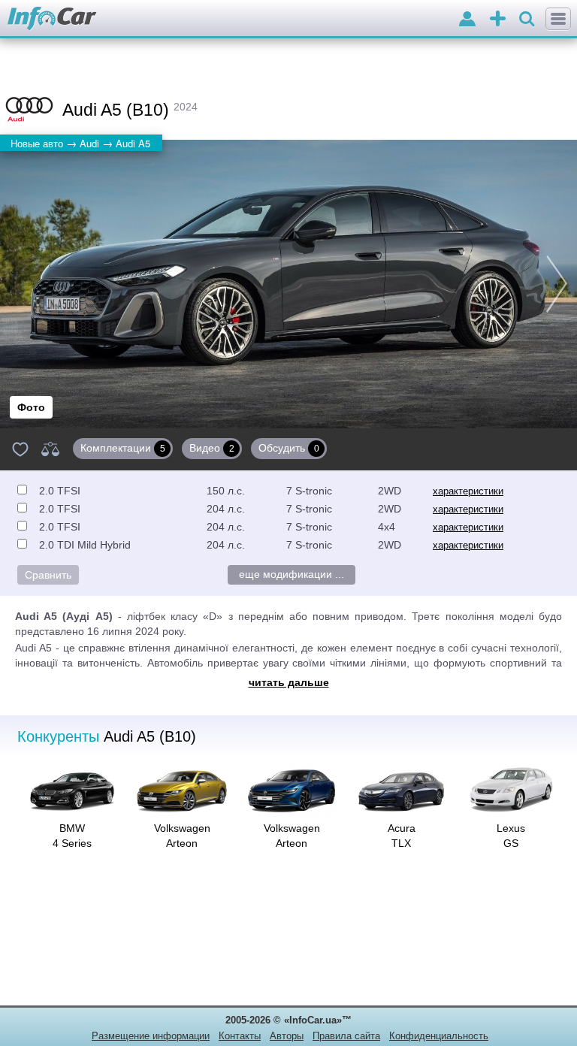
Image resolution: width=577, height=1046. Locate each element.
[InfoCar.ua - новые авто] (52, 19)
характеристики (468, 491)
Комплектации (122, 448)
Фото (31, 407)
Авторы (287, 1035)
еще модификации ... (291, 574)
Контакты (240, 1035)
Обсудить (288, 448)
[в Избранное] (20, 448)
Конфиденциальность (438, 1035)
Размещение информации (151, 1035)
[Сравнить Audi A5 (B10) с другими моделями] (50, 448)
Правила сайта (346, 1035)
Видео (211, 448)
